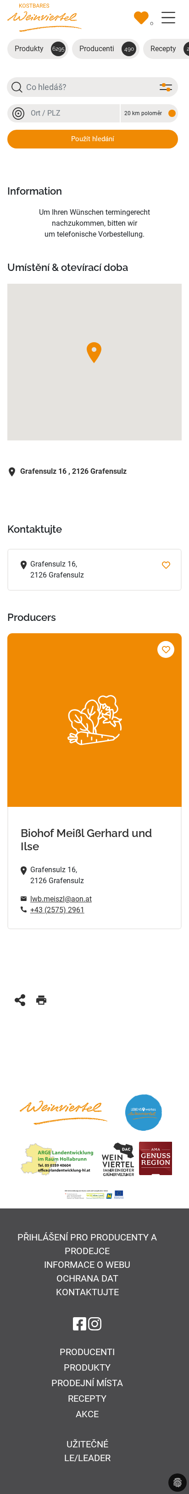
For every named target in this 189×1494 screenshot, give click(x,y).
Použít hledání (92, 139)
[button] (94, 353)
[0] (141, 17)
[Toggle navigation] (168, 17)
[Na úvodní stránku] (44, 17)
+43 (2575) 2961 (57, 910)
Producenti (106, 48)
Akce (87, 1414)
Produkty (40, 48)
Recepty (87, 1398)
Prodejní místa (87, 1382)
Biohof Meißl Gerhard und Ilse (86, 839)
